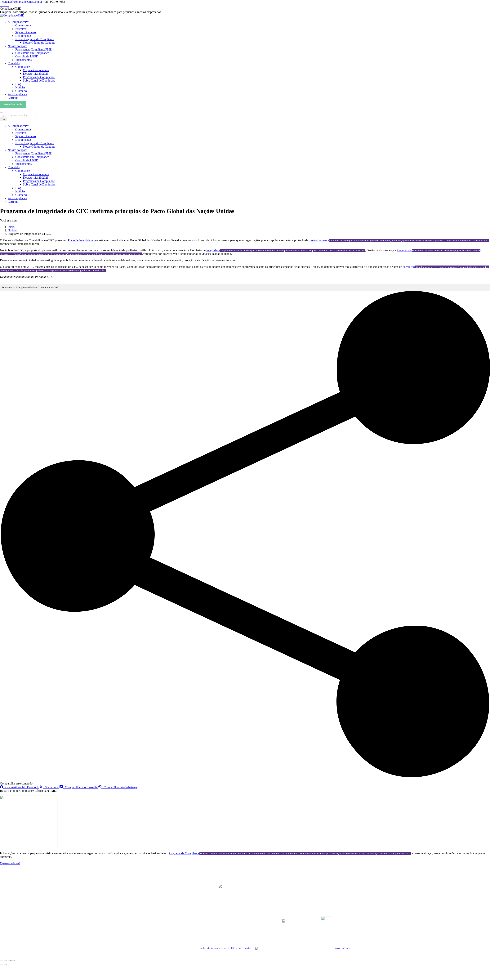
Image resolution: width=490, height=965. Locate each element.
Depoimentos (160, 924)
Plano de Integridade (80, 240)
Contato (223, 934)
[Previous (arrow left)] (1, 964)
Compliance (404, 250)
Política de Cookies (240, 948)
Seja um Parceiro (230, 929)
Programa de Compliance (184, 853)
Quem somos (227, 919)
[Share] (5, 960)
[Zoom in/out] (13, 960)
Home (154, 919)
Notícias (157, 934)
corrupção (409, 266)
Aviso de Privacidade (213, 948)
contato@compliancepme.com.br (22, 1)
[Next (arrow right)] (5, 964)
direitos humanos (319, 240)
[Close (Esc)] (1, 960)
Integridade (213, 250)
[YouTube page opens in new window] (8, 5)
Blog (153, 929)
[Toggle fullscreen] (9, 960)
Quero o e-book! (10, 863)
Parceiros (224, 924)
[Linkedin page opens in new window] (3, 5)
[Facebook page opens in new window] (6, 5)
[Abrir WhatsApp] (480, 955)
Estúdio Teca (342, 948)
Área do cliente (13, 104)
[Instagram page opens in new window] (1, 5)
